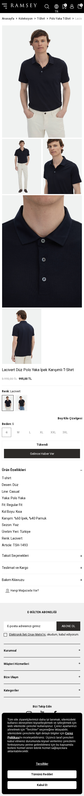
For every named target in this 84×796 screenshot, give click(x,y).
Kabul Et (42, 785)
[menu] (4, 6)
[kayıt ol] (72, 6)
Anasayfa (8, 18)
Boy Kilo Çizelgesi (70, 418)
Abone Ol (68, 626)
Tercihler (42, 763)
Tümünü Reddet (42, 774)
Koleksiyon (26, 18)
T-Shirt (41, 18)
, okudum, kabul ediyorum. (44, 634)
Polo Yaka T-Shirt (60, 18)
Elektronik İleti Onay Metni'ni (27, 634)
